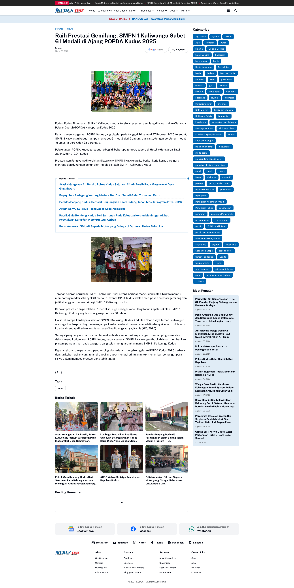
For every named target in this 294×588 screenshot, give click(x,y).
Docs (172, 10)
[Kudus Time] (69, 11)
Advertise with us (167, 558)
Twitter (141, 542)
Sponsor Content (167, 567)
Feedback (129, 558)
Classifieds (164, 563)
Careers (99, 563)
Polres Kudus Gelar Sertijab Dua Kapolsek (214, 361)
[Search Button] (236, 11)
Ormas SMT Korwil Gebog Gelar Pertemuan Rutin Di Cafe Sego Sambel (213, 435)
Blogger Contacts (132, 572)
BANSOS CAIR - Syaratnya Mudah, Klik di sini (158, 18)
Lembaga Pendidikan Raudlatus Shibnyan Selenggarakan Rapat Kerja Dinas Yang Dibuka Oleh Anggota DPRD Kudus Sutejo (118, 438)
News (132, 10)
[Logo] (67, 553)
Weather (195, 567)
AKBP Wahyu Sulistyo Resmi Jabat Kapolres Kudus (92, 208)
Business (146, 10)
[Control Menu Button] (228, 11)
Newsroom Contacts (134, 567)
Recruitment (165, 572)
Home (92, 10)
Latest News (105, 10)
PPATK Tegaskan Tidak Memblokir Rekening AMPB (149, 3)
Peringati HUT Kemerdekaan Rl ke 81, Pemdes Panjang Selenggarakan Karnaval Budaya (216, 302)
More (184, 10)
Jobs (193, 563)
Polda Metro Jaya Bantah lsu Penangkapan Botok (96, 3)
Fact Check (120, 10)
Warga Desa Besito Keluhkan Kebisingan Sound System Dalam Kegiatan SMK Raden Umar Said (214, 387)
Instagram (102, 542)
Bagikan (180, 49)
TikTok (159, 542)
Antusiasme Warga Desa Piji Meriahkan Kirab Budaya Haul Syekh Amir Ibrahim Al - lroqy (219, 3)
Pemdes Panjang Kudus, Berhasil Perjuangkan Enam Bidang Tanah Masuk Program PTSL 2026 (120, 202)
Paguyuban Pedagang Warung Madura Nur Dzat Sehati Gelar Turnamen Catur (109, 195)
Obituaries (196, 572)
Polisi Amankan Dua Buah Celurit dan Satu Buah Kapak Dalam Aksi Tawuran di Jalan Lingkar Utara (214, 318)
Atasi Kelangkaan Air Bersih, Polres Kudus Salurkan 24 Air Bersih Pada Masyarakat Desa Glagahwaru (116, 186)
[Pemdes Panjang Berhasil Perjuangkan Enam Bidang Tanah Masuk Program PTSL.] (166, 416)
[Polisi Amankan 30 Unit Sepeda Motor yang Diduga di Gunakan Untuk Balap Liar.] (166, 459)
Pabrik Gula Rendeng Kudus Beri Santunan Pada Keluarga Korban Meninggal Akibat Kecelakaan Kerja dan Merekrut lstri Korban (114, 217)
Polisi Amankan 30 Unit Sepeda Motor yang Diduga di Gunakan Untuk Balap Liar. (111, 226)
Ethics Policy (101, 572)
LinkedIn (198, 542)
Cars (193, 558)
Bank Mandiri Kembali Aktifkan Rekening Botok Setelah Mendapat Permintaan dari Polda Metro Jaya (215, 403)
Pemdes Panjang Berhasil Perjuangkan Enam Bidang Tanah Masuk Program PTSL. (164, 437)
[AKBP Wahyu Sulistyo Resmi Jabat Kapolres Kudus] (121, 459)
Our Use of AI (101, 567)
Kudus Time (160, 582)
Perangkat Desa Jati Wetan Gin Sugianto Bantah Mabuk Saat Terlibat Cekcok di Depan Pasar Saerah (213, 419)
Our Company (102, 558)
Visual (160, 10)
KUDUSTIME (142, 582)
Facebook (178, 542)
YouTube (123, 542)
